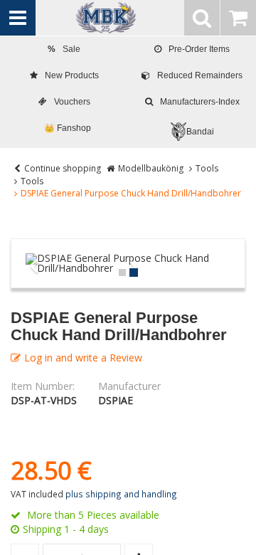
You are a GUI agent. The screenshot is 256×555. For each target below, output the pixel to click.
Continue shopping (62, 168)
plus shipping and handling (121, 494)
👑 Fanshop (67, 128)
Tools (207, 168)
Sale (64, 49)
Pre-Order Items (199, 49)
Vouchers (72, 102)
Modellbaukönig (150, 168)
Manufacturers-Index (200, 102)
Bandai (200, 132)
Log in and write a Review (83, 357)
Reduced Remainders (199, 75)
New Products (72, 75)
